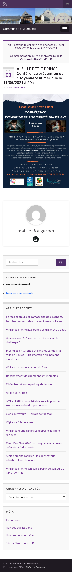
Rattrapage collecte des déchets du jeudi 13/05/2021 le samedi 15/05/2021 (38, 46)
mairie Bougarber (16, 87)
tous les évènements (19, 293)
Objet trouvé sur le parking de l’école (29, 384)
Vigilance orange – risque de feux (26, 367)
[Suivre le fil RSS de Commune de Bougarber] (5, 3)
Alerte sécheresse (17, 392)
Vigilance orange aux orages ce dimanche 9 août (36, 329)
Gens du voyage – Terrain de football (29, 413)
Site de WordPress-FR (20, 543)
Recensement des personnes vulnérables (32, 375)
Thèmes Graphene (36, 567)
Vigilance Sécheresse (19, 422)
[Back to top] (63, 563)
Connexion (13, 520)
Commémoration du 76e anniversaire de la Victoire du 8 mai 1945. (36, 57)
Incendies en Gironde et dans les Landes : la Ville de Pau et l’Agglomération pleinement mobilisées (33, 355)
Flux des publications (19, 527)
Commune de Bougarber (20, 28)
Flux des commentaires (20, 535)
